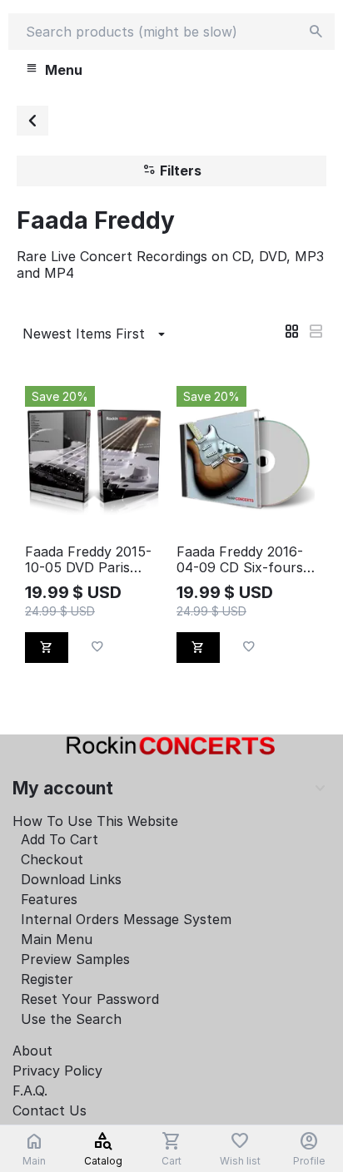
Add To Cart (59, 839)
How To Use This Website (95, 821)
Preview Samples (75, 959)
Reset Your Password (90, 999)
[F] (32, 121)
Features (49, 899)
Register (47, 979)
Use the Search (71, 1019)
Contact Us (49, 1110)
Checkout (52, 859)
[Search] (316, 31)
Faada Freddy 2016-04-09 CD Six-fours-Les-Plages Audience (242, 560)
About (32, 1050)
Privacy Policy (57, 1070)
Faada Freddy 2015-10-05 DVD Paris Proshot (88, 560)
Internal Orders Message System (126, 919)
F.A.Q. (29, 1090)
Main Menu (56, 939)
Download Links (71, 879)
